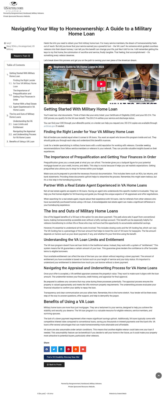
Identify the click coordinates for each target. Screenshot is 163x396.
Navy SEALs (11, 46)
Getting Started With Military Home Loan (22, 74)
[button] (47, 349)
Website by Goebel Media (117, 393)
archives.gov (49, 126)
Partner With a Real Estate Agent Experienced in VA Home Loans (24, 107)
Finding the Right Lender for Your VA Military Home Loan (24, 83)
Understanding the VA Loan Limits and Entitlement (22, 124)
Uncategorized (24, 46)
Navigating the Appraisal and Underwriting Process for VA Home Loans (24, 134)
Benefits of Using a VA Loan (21, 141)
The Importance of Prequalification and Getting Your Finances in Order (24, 95)
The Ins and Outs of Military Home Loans (21, 115)
